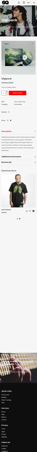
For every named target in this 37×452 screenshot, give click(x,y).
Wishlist (3, 397)
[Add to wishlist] (8, 112)
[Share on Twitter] (10, 120)
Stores (3, 411)
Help (2, 414)
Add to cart (17, 93)
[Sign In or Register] (18, 2)
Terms (3, 429)
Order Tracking (6, 400)
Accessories (18, 104)
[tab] (18, 131)
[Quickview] (26, 211)
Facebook (4, 446)
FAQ (2, 402)
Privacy (3, 434)
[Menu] (34, 2)
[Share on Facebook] (8, 120)
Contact (3, 419)
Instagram (4, 451)
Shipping (4, 437)
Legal (3, 431)
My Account (5, 394)
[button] (33, 43)
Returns (3, 417)
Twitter (3, 448)
